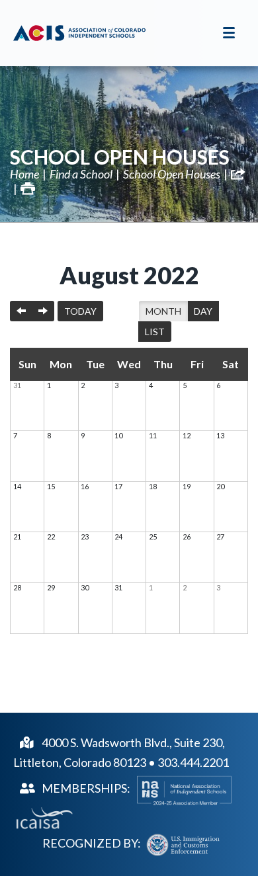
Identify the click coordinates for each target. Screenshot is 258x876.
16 (85, 486)
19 (187, 486)
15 (51, 486)
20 (220, 486)
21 (17, 536)
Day (203, 311)
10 (118, 435)
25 (153, 536)
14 (17, 486)
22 (51, 536)
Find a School (81, 174)
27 (220, 536)
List (155, 331)
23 (85, 536)
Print (28, 188)
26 (187, 536)
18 (153, 486)
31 (17, 385)
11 (153, 435)
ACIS (79, 33)
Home (24, 174)
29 (51, 587)
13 (220, 435)
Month (163, 311)
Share (238, 174)
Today (80, 311)
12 (187, 435)
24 (118, 536)
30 (85, 587)
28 (17, 587)
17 (118, 486)
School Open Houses (120, 157)
